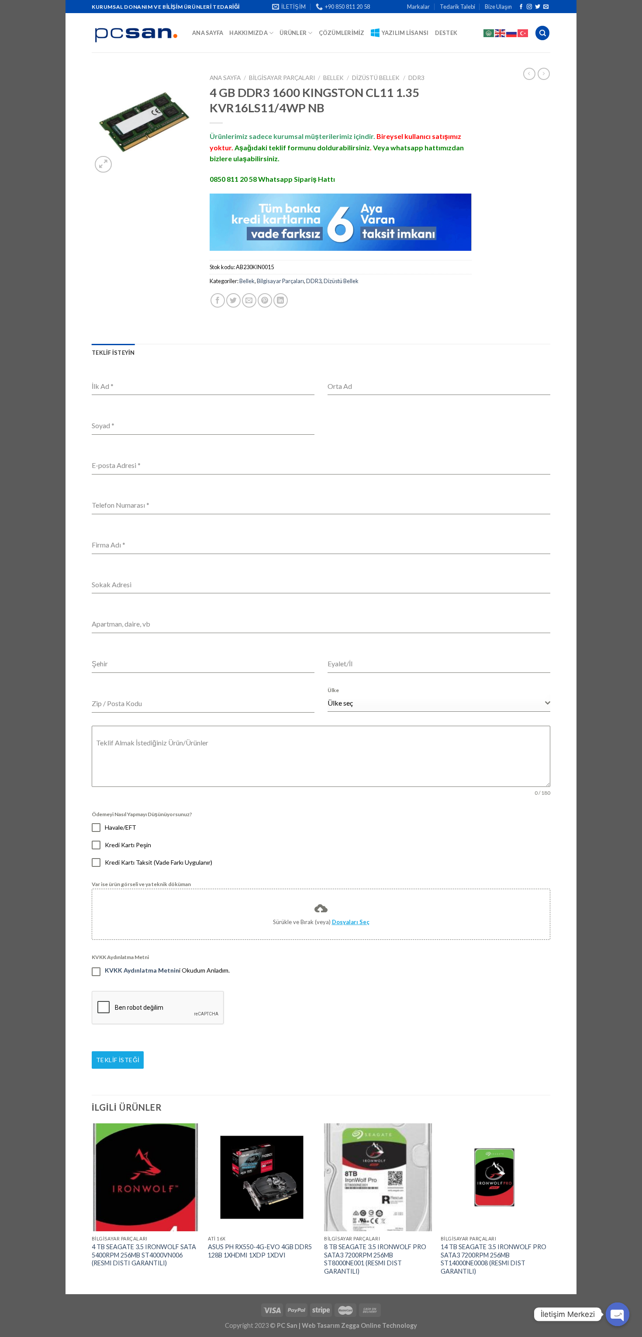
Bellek (333, 77)
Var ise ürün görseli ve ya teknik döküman (141, 884)
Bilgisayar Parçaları (282, 77)
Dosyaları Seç (350, 921)
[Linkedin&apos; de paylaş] (280, 300)
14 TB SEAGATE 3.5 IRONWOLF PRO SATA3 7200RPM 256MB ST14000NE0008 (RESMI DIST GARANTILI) (493, 1259)
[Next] (547, 1207)
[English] (500, 32)
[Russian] (512, 32)
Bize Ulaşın (498, 6)
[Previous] (92, 1207)
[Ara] (542, 33)
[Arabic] (489, 32)
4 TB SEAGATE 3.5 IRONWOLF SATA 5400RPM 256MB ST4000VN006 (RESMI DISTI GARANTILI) (144, 1255)
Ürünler (293, 32)
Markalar (418, 6)
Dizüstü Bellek (376, 77)
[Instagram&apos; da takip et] (529, 7)
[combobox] (439, 703)
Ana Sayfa (207, 32)
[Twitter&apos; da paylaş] (233, 300)
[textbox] (436, 703)
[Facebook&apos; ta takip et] (521, 7)
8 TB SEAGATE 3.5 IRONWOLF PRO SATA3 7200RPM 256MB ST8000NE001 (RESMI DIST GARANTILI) (375, 1259)
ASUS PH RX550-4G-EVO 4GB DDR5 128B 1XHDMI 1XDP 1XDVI (260, 1251)
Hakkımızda (248, 32)
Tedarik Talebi (457, 6)
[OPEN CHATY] (617, 1314)
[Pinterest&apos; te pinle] (265, 300)
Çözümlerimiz (342, 32)
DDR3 (416, 77)
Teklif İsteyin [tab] (113, 352)
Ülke (333, 690)
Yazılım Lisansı (405, 32)
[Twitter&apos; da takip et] (537, 7)
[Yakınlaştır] (103, 164)
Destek (446, 32)
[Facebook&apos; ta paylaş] (218, 300)
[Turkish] (523, 32)
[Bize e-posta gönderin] (546, 7)
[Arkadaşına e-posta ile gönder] (249, 300)
